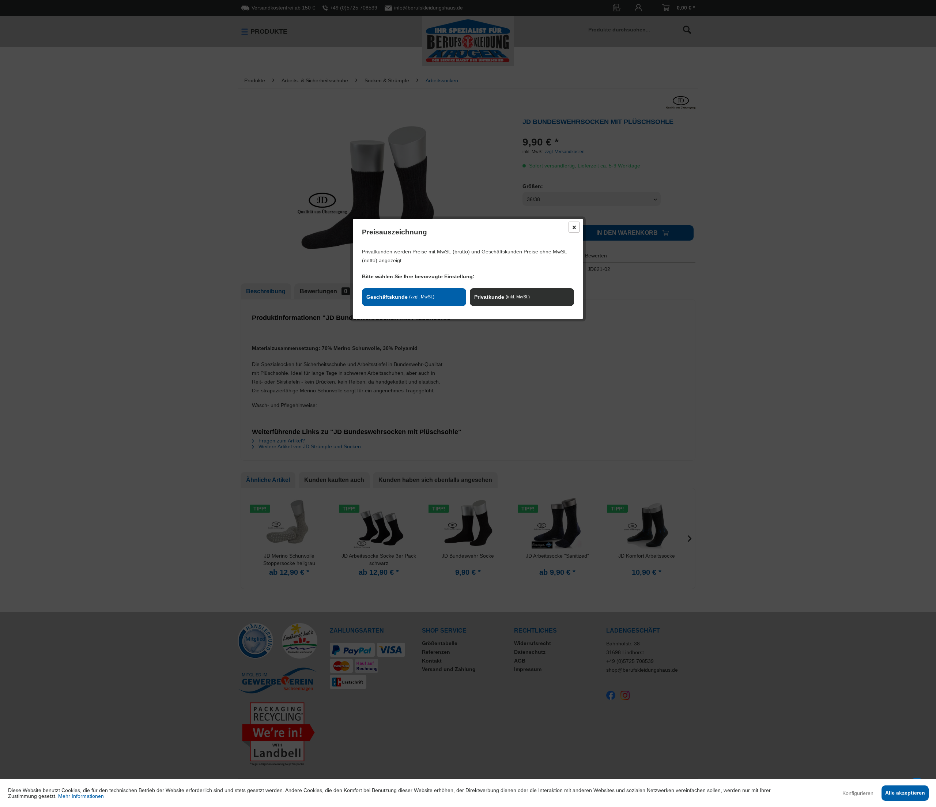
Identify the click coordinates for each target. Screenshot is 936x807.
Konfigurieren (857, 793)
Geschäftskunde (400, 297)
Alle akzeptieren (905, 793)
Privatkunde (502, 297)
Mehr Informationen (81, 796)
